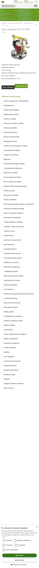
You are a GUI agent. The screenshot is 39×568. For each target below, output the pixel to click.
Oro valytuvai (8, 289)
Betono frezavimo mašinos (13, 213)
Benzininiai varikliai (11, 173)
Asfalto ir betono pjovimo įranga (15, 146)
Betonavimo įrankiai (11, 195)
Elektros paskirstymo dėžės (13, 276)
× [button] (37, 527)
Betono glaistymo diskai (12, 177)
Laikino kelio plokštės (11, 110)
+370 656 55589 (28, 2)
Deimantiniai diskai (11, 307)
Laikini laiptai (8, 235)
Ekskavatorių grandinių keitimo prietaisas (19, 294)
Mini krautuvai (9, 388)
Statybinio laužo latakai (12, 253)
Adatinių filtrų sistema (12, 280)
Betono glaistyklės (5, 25)
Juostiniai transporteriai (12, 240)
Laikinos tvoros (9, 231)
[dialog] (19, 546)
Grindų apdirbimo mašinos (13, 222)
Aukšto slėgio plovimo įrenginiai (15, 334)
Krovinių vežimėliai (10, 285)
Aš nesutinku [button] (19, 560)
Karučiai (6, 352)
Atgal (36, 25)
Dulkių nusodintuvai (11, 339)
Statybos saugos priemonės (14, 226)
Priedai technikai (10, 348)
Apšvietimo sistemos (11, 262)
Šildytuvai (7, 159)
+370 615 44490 (18, 2)
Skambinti (20, 86)
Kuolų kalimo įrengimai (12, 150)
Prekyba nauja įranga (19, 10)
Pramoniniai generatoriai (13, 258)
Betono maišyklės (10, 200)
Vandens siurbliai (10, 119)
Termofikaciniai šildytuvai (13, 168)
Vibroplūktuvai (9, 105)
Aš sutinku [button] (19, 555)
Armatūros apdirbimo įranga (14, 208)
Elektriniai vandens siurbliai (14, 123)
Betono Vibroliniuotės (11, 137)
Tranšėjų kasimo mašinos (13, 316)
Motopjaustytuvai (10, 141)
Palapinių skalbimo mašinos (14, 383)
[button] (19, 564)
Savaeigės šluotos (10, 249)
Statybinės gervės (10, 365)
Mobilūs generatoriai (11, 114)
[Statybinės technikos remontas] (8, 6)
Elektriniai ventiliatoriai (12, 217)
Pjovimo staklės (9, 325)
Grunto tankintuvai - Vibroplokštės (16, 101)
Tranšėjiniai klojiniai (28, 19)
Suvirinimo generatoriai (12, 361)
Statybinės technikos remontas (9, 15)
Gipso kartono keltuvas (12, 303)
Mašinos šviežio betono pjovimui (15, 186)
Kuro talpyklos (9, 357)
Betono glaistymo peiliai (12, 182)
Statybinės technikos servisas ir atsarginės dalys (12, 23)
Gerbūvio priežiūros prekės (13, 321)
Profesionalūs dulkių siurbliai (14, 164)
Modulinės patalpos (9, 19)
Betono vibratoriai (10, 132)
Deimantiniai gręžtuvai (12, 267)
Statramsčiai (8, 330)
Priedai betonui (9, 191)
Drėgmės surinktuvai (11, 155)
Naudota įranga (9, 374)
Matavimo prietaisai (11, 370)
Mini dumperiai (9, 244)
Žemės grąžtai (9, 312)
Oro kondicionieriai (10, 298)
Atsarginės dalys (29, 15)
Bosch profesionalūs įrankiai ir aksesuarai (19, 204)
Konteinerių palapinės (11, 343)
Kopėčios (7, 379)
